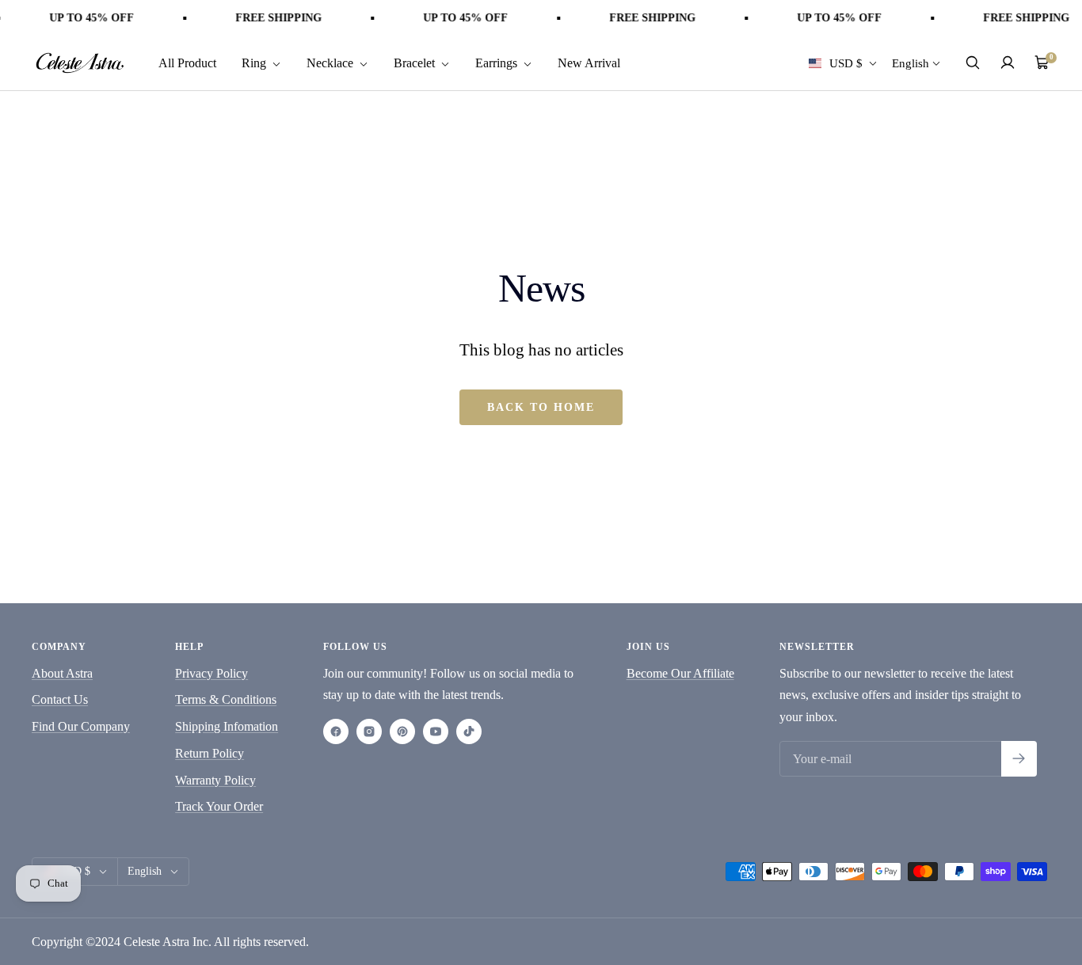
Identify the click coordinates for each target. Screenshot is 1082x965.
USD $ (846, 62)
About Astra (62, 673)
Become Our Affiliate (680, 673)
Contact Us (60, 699)
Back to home (541, 407)
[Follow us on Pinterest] (402, 731)
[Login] (1007, 62)
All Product (187, 62)
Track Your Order (219, 806)
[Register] (1019, 759)
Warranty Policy (215, 780)
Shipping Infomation (226, 726)
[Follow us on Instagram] (369, 731)
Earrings (497, 62)
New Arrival (589, 62)
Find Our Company (81, 726)
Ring (255, 62)
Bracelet (416, 62)
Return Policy (209, 753)
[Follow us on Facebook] (336, 731)
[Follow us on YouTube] (435, 731)
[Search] (973, 62)
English (910, 62)
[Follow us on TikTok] (469, 731)
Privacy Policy (211, 673)
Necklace (331, 62)
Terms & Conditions (225, 699)
